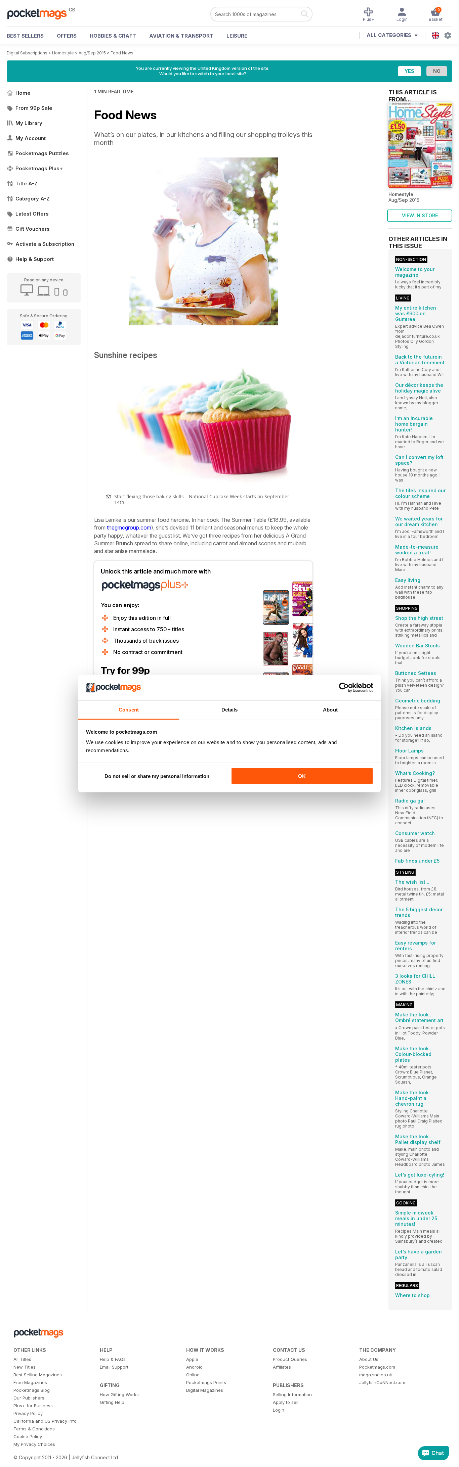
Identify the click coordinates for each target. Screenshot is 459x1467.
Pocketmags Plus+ (39, 168)
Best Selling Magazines (37, 1374)
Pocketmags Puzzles (42, 153)
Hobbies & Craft (113, 36)
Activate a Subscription (44, 244)
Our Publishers (28, 1398)
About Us (368, 1359)
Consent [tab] (129, 710)
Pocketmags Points (206, 1382)
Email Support (114, 1367)
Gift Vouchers (32, 229)
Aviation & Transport (181, 36)
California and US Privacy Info (45, 1421)
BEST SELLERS (25, 36)
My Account (30, 138)
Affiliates (282, 1367)
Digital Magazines (204, 1390)
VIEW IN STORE (420, 215)
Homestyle (63, 52)
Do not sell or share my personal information (157, 776)
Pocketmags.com (377, 1367)
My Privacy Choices (34, 1444)
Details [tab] (229, 710)
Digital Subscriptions (27, 52)
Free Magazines (30, 1382)
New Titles (24, 1367)
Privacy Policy (28, 1413)
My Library (28, 123)
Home (23, 93)
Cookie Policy (27, 1436)
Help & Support (34, 259)
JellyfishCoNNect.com (382, 1382)
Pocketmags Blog (31, 1390)
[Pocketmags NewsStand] (40, 13)
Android (194, 1367)
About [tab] (330, 710)
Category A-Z (32, 198)
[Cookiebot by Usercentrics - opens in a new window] (344, 688)
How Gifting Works (119, 1394)
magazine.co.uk (375, 1374)
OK (302, 776)
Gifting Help (112, 1402)
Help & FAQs (113, 1359)
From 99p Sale (33, 108)
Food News (122, 52)
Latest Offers (32, 214)
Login (278, 1410)
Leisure (236, 36)
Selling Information (292, 1394)
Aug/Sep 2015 (92, 52)
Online (193, 1374)
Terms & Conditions (34, 1428)
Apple (192, 1359)
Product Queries (290, 1359)
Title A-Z (26, 183)
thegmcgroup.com (129, 527)
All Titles (22, 1359)
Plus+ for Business (33, 1405)
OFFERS (67, 36)
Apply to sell (285, 1402)
